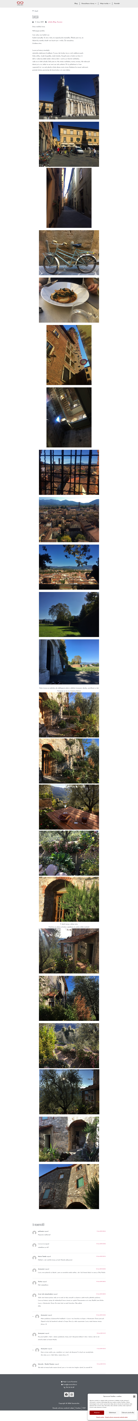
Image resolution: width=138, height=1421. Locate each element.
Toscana (59, 22)
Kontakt (117, 3)
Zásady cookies (100, 1417)
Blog (76, 3)
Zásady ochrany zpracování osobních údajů (116, 1417)
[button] (134, 1396)
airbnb (50, 22)
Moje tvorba (104, 3)
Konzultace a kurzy (88, 3)
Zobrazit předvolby (128, 1412)
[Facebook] (66, 1394)
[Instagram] (71, 1394)
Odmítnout (112, 1412)
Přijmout (97, 1412)
